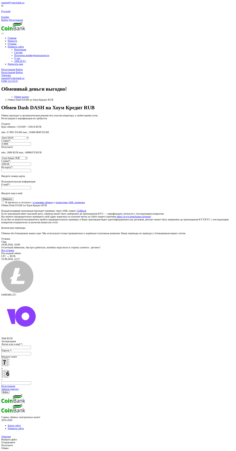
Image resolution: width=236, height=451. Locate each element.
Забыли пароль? (10, 389)
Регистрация (16, 20)
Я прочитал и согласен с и (44, 202)
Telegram (6, 75)
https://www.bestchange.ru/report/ (134, 216)
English (5, 17)
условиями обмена (42, 202)
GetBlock (81, 210)
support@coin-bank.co (12, 2)
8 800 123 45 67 (9, 81)
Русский (5, 11)
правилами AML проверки (70, 202)
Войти (4, 20)
